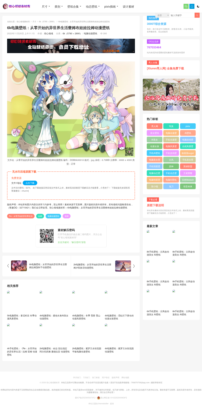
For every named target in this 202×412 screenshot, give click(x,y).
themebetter (103, 403)
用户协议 (106, 377)
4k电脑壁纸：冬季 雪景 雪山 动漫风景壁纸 (86, 317)
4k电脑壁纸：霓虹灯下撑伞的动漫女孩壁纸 (119, 317)
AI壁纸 (188, 132)
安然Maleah (188, 179)
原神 (171, 166)
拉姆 (40, 216)
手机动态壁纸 (171, 173)
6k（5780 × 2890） (47, 21)
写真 (171, 126)
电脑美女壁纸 (154, 160)
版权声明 (115, 377)
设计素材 (128, 6)
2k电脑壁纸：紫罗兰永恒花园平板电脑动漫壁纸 (86, 350)
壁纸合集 (73, 6)
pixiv (188, 126)
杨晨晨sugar (188, 153)
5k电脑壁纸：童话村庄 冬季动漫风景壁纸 (22, 317)
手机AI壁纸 (154, 153)
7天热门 (86, 377)
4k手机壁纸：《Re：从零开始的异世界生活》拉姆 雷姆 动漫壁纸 (22, 351)
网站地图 (125, 377)
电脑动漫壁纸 (90, 33)
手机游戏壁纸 (171, 153)
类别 (57, 6)
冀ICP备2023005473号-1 (86, 397)
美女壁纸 (154, 132)
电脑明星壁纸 (154, 180)
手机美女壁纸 (187, 160)
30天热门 (77, 377)
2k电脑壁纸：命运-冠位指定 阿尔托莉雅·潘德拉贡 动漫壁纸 (55, 350)
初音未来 (187, 186)
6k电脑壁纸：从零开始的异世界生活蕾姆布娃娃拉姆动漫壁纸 (97, 207)
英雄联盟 (187, 166)
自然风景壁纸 (187, 147)
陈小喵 (154, 186)
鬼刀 (171, 186)
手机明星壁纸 (154, 167)
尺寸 (45, 6)
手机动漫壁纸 (171, 140)
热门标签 (96, 377)
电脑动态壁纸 (154, 173)
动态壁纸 (91, 6)
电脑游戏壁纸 (187, 140)
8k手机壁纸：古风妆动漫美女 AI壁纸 (158, 253)
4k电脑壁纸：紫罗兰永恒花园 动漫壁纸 (119, 350)
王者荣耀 (187, 173)
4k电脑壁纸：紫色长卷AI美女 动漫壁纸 (54, 317)
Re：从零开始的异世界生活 (21, 216)
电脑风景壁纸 (171, 147)
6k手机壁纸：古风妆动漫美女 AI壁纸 (158, 313)
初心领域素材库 (23, 21)
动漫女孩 (154, 146)
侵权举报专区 (156, 382)
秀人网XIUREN (155, 127)
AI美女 (154, 139)
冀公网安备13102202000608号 (113, 397)
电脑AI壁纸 (171, 179)
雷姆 (66, 216)
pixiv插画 (110, 6)
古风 (171, 159)
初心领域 (48, 33)
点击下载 (30, 182)
